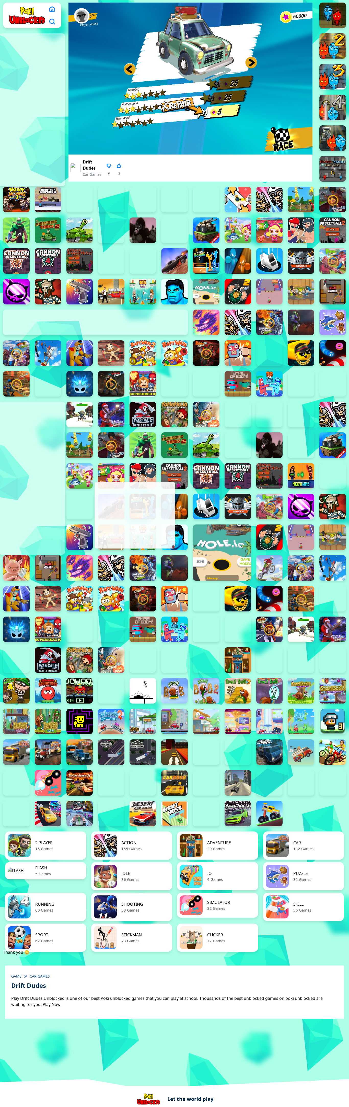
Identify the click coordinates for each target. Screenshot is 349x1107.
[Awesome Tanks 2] (48, 230)
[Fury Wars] (16, 291)
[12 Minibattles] (269, 199)
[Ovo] (143, 691)
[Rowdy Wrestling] (269, 353)
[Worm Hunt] (16, 660)
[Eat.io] (269, 261)
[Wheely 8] (301, 721)
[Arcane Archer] (16, 230)
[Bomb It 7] (269, 230)
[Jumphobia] (111, 691)
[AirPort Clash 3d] (332, 199)
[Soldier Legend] (48, 384)
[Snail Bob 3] (238, 691)
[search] (52, 21)
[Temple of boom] (238, 384)
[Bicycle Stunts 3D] (332, 752)
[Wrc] (143, 414)
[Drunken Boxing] (238, 261)
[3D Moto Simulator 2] (238, 752)
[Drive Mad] (269, 813)
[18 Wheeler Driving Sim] (79, 752)
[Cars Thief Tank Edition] (238, 783)
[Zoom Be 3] (174, 199)
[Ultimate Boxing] (332, 384)
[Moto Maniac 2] (301, 322)
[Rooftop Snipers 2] (48, 199)
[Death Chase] (174, 261)
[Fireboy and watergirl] (332, 15)
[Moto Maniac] (269, 568)
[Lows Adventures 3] (332, 721)
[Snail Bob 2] (206, 691)
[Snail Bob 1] (174, 691)
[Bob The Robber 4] (16, 691)
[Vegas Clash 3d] (269, 629)
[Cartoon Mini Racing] (301, 783)
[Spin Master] (79, 384)
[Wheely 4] (174, 721)
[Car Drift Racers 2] (143, 783)
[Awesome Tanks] (79, 230)
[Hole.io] (206, 291)
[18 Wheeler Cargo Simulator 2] (16, 752)
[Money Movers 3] (16, 199)
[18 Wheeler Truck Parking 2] (111, 752)
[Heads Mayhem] (143, 291)
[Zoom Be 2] (143, 199)
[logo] (27, 15)
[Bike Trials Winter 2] (16, 783)
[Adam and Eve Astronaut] (238, 660)
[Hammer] (111, 291)
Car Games (92, 174)
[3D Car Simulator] (206, 752)
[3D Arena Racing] (174, 752)
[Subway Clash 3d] (111, 384)
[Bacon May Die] (111, 230)
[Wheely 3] (143, 721)
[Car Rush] (174, 783)
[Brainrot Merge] (332, 322)
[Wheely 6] (238, 721)
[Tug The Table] (269, 384)
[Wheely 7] (269, 721)
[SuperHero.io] (143, 384)
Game (16, 976)
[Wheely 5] (206, 721)
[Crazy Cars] (48, 813)
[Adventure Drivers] (301, 752)
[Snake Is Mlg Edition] (301, 353)
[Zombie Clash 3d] (206, 414)
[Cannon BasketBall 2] (332, 230)
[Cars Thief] (269, 783)
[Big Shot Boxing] (174, 230)
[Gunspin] (79, 291)
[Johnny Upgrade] (79, 691)
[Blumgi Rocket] (48, 783)
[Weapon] (79, 414)
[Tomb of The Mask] (79, 721)
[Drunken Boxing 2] (206, 261)
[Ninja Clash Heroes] (16, 353)
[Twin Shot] (301, 384)
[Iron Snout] (16, 568)
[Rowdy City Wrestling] (238, 353)
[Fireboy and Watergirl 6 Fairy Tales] (332, 169)
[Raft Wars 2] (143, 353)
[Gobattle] (238, 199)
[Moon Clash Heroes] (269, 322)
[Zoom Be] (206, 199)
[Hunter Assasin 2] (238, 291)
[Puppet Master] (111, 353)
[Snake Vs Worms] (332, 353)
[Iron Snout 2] (301, 291)
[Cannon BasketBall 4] (48, 261)
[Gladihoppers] (48, 291)
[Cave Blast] (143, 261)
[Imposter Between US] (269, 291)
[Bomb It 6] (238, 230)
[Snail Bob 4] (269, 691)
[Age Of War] (301, 199)
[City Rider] (16, 813)
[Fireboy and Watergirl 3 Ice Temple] (332, 77)
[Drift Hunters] (238, 813)
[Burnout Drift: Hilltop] (111, 783)
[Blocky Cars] (206, 230)
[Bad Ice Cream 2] (269, 660)
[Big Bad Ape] (143, 230)
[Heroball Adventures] (48, 691)
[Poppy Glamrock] (79, 353)
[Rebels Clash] (301, 414)
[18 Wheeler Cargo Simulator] (48, 752)
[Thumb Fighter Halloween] (111, 199)
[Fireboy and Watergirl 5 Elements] (332, 138)
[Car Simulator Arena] (206, 783)
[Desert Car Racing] (143, 813)
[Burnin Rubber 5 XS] (79, 783)
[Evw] (301, 261)
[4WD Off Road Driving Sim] (269, 752)
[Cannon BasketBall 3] (16, 261)
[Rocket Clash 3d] (206, 353)
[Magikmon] (206, 322)
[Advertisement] (134, 515)
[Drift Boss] (174, 813)
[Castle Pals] (111, 261)
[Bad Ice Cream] (332, 660)
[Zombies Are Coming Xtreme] (269, 414)
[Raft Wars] (174, 353)
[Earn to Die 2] (238, 414)
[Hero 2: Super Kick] (174, 291)
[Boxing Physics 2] (301, 230)
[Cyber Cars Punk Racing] (79, 813)
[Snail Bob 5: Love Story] (301, 691)
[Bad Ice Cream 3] (301, 660)
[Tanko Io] (206, 384)
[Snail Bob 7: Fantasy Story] (16, 721)
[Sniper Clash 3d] (16, 384)
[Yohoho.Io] (174, 414)
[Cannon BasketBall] (79, 261)
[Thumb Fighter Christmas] (79, 199)
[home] (52, 9)
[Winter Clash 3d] (111, 414)
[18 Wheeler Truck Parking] (143, 752)
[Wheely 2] (111, 721)
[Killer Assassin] (332, 291)
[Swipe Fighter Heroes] (174, 384)
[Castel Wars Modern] (301, 476)
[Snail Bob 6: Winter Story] (332, 691)
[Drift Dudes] (206, 813)
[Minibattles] (238, 322)
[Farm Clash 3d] (332, 261)
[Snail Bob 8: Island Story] (48, 721)
